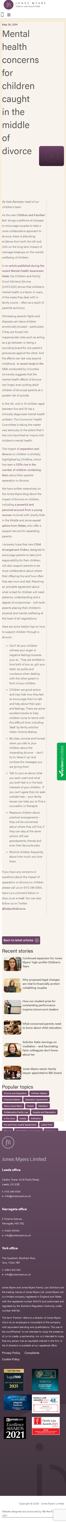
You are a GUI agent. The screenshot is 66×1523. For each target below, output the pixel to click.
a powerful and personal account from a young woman (22, 509)
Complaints (32, 1353)
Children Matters (39, 1093)
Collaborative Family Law (16, 1112)
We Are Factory (50, 1511)
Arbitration (36, 1118)
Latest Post (46, 1124)
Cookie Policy (11, 1359)
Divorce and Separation (15, 1093)
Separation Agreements (36, 1099)
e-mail (20, 898)
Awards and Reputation (44, 1112)
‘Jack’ (12, 727)
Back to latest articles (18, 940)
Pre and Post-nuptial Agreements (20, 1124)
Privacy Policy (11, 1353)
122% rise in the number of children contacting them (21, 469)
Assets (23, 1118)
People (30, 1105)
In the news (9, 1118)
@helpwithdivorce (13, 908)
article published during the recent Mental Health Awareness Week (23, 270)
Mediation (43, 1105)
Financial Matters (12, 1099)
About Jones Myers (13, 1105)
